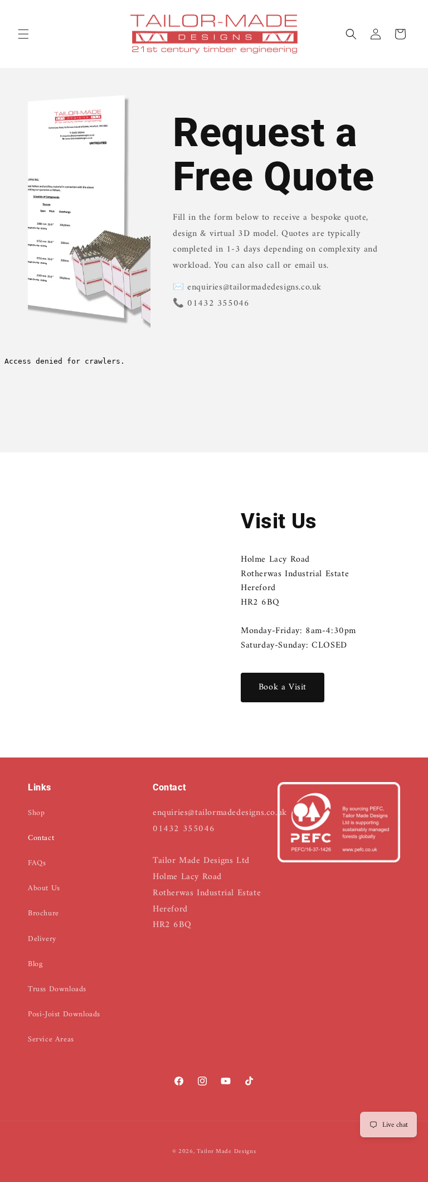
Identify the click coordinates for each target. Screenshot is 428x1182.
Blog (35, 964)
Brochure (43, 913)
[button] (23, 34)
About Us (44, 888)
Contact (41, 838)
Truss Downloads (57, 989)
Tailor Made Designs (226, 1151)
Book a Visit (283, 687)
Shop (36, 813)
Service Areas (51, 1039)
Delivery (42, 939)
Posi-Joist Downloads (64, 1014)
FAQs (37, 863)
